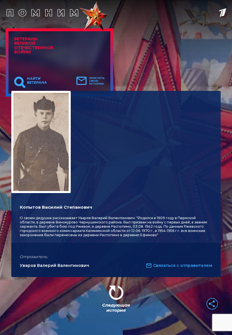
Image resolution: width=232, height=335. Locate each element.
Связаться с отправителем (182, 265)
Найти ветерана (37, 81)
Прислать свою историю (97, 81)
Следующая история (116, 307)
